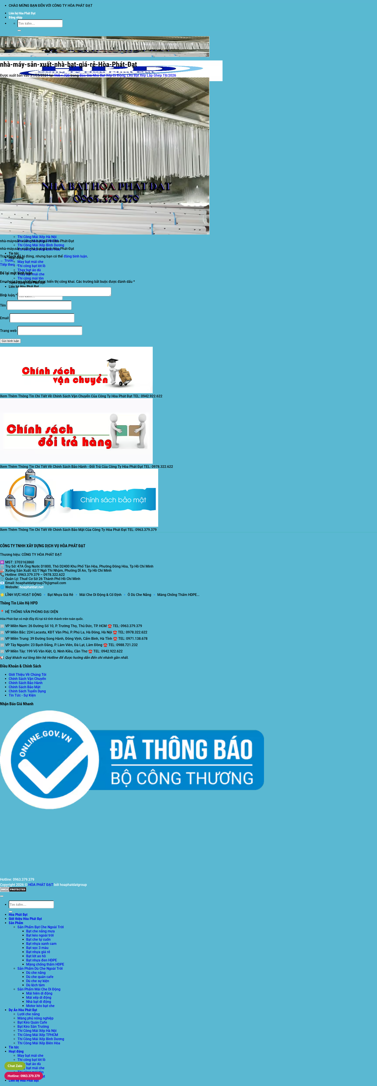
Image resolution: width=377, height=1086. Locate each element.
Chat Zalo (15, 1066)
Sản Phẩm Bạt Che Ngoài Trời (40, 927)
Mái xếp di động (38, 997)
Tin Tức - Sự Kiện (22, 695)
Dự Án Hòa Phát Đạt (23, 1010)
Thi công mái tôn (30, 278)
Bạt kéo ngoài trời (40, 935)
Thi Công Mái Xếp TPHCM (37, 1035)
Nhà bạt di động (38, 1002)
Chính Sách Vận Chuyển (27, 679)
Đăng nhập (15, 17)
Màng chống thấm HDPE (45, 964)
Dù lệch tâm (35, 985)
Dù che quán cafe (39, 977)
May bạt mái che (30, 262)
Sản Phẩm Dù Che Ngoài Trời (40, 968)
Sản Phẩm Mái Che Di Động (38, 989)
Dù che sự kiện (37, 981)
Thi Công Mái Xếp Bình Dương (40, 245)
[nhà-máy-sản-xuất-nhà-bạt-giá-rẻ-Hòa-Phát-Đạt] (104, 233)
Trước (7, 260)
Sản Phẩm (16, 923)
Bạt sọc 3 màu (37, 948)
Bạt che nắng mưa (40, 931)
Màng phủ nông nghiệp (35, 1018)
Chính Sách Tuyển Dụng (27, 691)
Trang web (8, 331)
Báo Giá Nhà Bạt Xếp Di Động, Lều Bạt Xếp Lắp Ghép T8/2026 (128, 75)
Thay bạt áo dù (29, 270)
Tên (3, 305)
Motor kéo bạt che (40, 1006)
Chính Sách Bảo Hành (26, 683)
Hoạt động (16, 1051)
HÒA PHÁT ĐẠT (40, 885)
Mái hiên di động (39, 993)
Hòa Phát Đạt (18, 915)
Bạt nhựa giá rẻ (38, 952)
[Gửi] (19, 30)
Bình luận (8, 295)
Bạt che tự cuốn (38, 939)
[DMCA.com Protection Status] (13, 891)
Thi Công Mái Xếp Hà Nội (37, 237)
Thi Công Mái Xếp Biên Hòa (38, 1043)
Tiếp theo (9, 264)
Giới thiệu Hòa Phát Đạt (25, 919)
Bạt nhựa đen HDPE (41, 960)
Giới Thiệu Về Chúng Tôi (27, 675)
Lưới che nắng (28, 1014)
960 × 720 (62, 75)
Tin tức (14, 253)
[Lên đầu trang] (1, 896)
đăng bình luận (75, 256)
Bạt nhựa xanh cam (41, 944)
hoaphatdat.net (31, 587)
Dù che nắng (36, 973)
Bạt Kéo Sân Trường (33, 1026)
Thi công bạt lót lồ (31, 266)
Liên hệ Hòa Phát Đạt (22, 13)
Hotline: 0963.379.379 (24, 1076)
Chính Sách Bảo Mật (24, 687)
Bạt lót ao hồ (36, 956)
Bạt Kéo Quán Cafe (32, 1022)
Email (4, 318)
